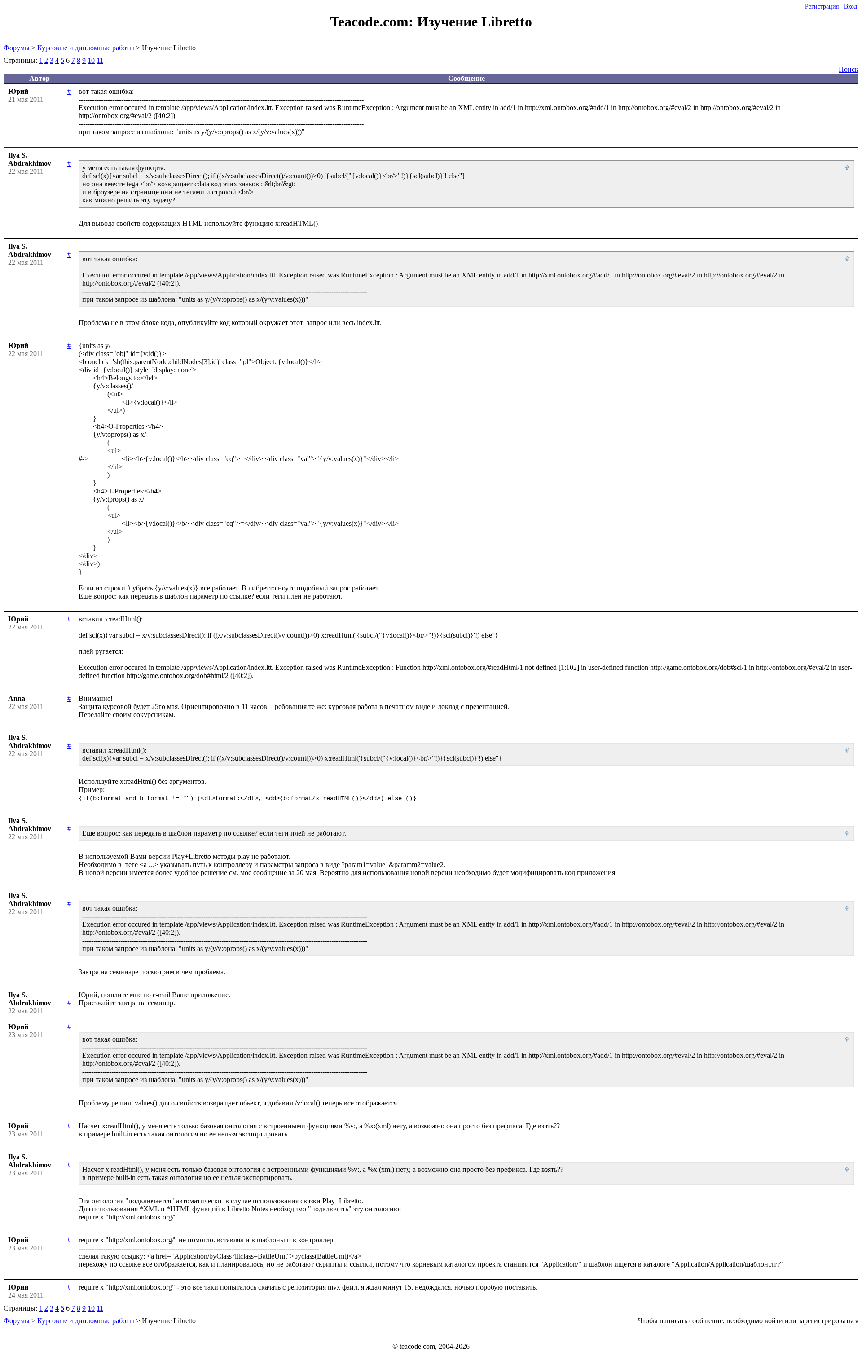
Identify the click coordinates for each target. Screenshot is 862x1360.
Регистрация (822, 6)
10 (91, 60)
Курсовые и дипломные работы (85, 48)
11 (100, 60)
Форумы (17, 48)
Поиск (848, 69)
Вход (850, 6)
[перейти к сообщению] (847, 168)
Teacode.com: (373, 21)
